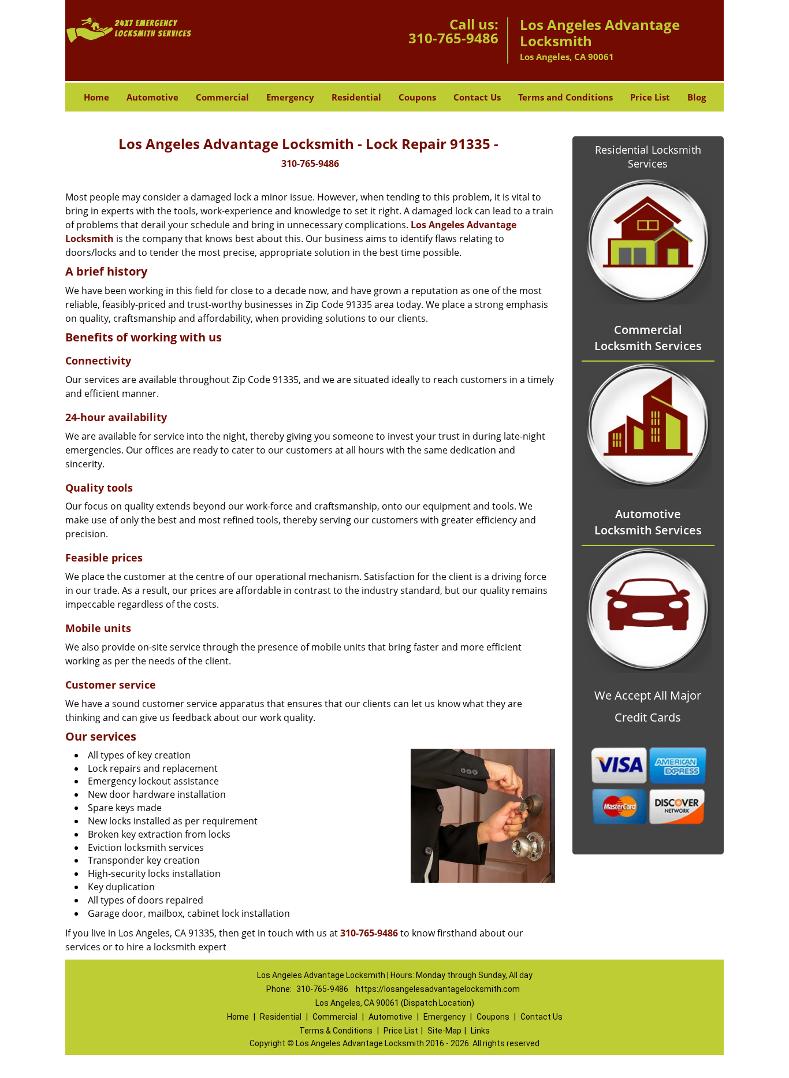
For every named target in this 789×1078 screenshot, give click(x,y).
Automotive (152, 97)
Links (480, 1030)
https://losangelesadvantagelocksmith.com (438, 989)
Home (96, 97)
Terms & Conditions (336, 1030)
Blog (696, 97)
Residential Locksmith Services (648, 156)
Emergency (290, 97)
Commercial (222, 97)
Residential (356, 97)
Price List (650, 97)
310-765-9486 (453, 37)
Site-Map (444, 1030)
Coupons (417, 97)
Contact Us (477, 97)
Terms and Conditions (565, 97)
